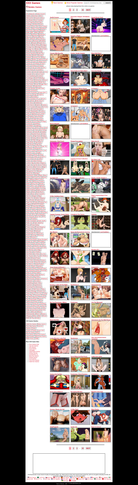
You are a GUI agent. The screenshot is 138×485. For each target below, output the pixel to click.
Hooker (28, 138)
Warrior (39, 311)
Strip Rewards (30, 278)
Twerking (42, 303)
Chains (43, 63)
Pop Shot (44, 212)
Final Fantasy (41, 113)
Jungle (38, 152)
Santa (33, 243)
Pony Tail (33, 212)
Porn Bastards (40, 214)
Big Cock (28, 36)
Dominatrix (29, 86)
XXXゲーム (39, 479)
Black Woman (41, 38)
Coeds (28, 67)
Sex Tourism (29, 256)
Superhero (29, 285)
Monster (41, 183)
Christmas (34, 65)
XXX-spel (98, 479)
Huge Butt (38, 144)
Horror (39, 138)
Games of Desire (31, 328)
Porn (34, 214)
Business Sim (36, 57)
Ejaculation (34, 96)
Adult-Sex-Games (31, 324)
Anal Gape (39, 22)
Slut (27, 264)
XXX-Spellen (56, 479)
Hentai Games (33, 353)
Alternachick (29, 18)
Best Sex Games (34, 356)
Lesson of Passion (31, 330)
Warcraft (34, 311)
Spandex (39, 266)
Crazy (45, 71)
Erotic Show (29, 103)
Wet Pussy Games (41, 336)
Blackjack (29, 40)
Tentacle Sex (41, 291)
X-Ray (32, 318)
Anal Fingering (30, 22)
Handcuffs (36, 131)
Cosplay (40, 71)
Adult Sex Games (34, 361)
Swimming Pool (30, 287)
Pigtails (42, 206)
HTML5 (34, 140)
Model (28, 183)
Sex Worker (43, 256)
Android (35, 24)
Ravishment (38, 229)
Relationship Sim (31, 233)
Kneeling (28, 156)
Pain (27, 200)
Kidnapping (29, 154)
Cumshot (39, 76)
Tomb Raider (33, 299)
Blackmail (36, 40)
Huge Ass (40, 140)
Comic (43, 67)
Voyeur (28, 311)
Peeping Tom (42, 202)
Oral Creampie (40, 194)
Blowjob (34, 43)
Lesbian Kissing (36, 160)
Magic (44, 167)
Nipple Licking (30, 187)
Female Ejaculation (37, 109)
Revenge (34, 235)
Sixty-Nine (38, 262)
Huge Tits (44, 146)
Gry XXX (73, 479)
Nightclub (41, 185)
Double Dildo (40, 88)
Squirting (32, 270)
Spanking (29, 268)
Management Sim (31, 171)
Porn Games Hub (34, 344)
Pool (39, 212)
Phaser (28, 206)
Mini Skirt (29, 181)
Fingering (29, 115)
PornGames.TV (33, 354)
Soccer (32, 264)
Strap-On (28, 272)
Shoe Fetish (29, 260)
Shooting (37, 260)
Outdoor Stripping (40, 198)
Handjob (43, 131)
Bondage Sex (30, 49)
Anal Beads (29, 20)
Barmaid (36, 30)
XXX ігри (65, 480)
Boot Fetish (43, 49)
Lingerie (28, 165)
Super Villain (37, 283)
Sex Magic (38, 249)
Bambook (43, 28)
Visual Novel (34, 309)
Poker (34, 210)
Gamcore (40, 326)
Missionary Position (38, 181)
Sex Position (36, 251)
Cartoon (28, 61)
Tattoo (43, 289)
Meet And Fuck (36, 177)
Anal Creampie (38, 20)
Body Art (28, 45)
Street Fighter (36, 272)
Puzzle (28, 229)
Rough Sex (29, 241)
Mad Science (37, 167)
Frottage (43, 121)
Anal (42, 18)
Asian (33, 26)
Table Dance (36, 289)
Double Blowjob (30, 88)
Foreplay (40, 119)
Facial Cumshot (30, 107)
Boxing (33, 51)
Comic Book (29, 69)
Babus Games (42, 324)
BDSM (41, 32)
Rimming (40, 235)
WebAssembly (30, 314)
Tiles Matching (34, 297)
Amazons (37, 18)
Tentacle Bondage (31, 291)
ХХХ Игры (90, 479)
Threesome (37, 295)
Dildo (36, 82)
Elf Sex (43, 98)
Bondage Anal (30, 47)
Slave (43, 262)
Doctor (37, 84)
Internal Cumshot (31, 150)
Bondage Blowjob (41, 47)
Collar (33, 67)
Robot (28, 237)
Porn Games (29, 334)
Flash (27, 117)
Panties (32, 200)
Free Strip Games (31, 326)
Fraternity (29, 121)
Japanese (29, 152)
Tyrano (28, 305)
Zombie (38, 318)
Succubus (37, 280)
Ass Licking (43, 26)
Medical (28, 177)
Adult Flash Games (34, 351)
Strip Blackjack (40, 274)
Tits (27, 299)
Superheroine (37, 285)
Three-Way (29, 295)
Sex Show (36, 254)
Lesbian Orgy (30, 163)
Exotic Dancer (30, 105)
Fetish (28, 113)
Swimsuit (39, 287)
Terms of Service (60, 483)
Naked (28, 185)
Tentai (28, 293)
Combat (38, 67)
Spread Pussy (42, 268)
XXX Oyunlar (107, 479)
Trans (40, 301)
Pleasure (33, 208)
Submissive (29, 280)
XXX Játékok (104, 477)
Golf (46, 127)
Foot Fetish (39, 117)
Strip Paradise (30, 336)
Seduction (29, 245)
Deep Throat (29, 80)
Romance (33, 237)
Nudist (28, 194)
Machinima (29, 167)
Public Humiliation (31, 220)
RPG (35, 241)
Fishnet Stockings (38, 115)
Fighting (33, 113)
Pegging (28, 204)
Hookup (34, 138)
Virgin (28, 309)
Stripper (38, 278)
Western (43, 314)
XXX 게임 (47, 479)
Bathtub (42, 30)
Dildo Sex (42, 82)
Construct (29, 71)
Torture (36, 301)
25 (83, 10)
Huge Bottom (38, 142)
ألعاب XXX (42, 477)
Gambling (36, 123)
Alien (40, 16)
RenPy (28, 235)
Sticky (38, 270)
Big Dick (35, 36)
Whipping (29, 316)
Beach (28, 34)
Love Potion (42, 165)
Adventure (35, 16)
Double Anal (37, 86)
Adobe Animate (40, 14)
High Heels (37, 136)
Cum (34, 74)
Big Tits (41, 36)
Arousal (28, 26)
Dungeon (40, 94)
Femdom (42, 111)
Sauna (38, 243)
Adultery (28, 16)
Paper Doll (29, 202)
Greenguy (32, 350)
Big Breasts (41, 34)
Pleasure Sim (41, 208)
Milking (32, 179)
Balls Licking (35, 28)
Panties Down (40, 200)
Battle (28, 32)
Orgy (39, 196)
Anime (41, 24)
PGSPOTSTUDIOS (37, 204)
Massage (36, 173)
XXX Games (32, 477)
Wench (38, 314)
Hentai (43, 134)
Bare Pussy (29, 30)
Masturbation (30, 175)
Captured (40, 59)
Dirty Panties (30, 84)
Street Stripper (30, 274)
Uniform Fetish (35, 305)
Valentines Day (30, 307)
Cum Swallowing (31, 76)
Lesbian (28, 160)
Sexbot (28, 258)
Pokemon (29, 210)
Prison (28, 218)
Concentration (38, 69)
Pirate (28, 208)
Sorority (28, 266)
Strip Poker (36, 276)
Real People (29, 231)
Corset (35, 71)
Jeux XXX (95, 477)
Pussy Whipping (40, 227)
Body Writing (36, 45)
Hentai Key (29, 136)
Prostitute (34, 218)
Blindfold (42, 40)
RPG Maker (41, 241)
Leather (40, 158)
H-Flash (36, 129)
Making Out (40, 169)
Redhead (37, 231)
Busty (43, 57)
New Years (34, 185)
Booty (28, 51)
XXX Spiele (66, 477)
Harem (28, 134)
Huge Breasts (30, 144)
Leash (35, 158)
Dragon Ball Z (42, 92)
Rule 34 (28, 243)
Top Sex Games (33, 346)
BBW (36, 32)
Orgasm (35, 196)
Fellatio (28, 109)
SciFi (43, 243)
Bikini (27, 38)
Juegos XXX (86, 477)
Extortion (44, 105)
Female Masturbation (32, 111)
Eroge (28, 100)
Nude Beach (39, 191)
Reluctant (40, 233)
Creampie (29, 74)
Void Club (42, 309)
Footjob (34, 119)
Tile (27, 297)
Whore (35, 316)
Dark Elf (36, 78)
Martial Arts (29, 173)
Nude (33, 191)
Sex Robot (29, 254)
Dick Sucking (30, 82)
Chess (28, 65)
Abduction (32, 14)
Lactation (35, 156)
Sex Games (32, 347)
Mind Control (39, 179)
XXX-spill (65, 479)
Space (34, 266)
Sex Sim (43, 254)
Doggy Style (43, 84)
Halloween (29, 131)
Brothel (35, 55)
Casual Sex (29, 63)
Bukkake (28, 57)
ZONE (36, 338)
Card (45, 59)
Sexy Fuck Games (40, 334)
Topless (40, 299)
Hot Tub (44, 138)
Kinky (35, 154)
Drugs (34, 94)
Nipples (28, 191)
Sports (35, 268)
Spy (27, 270)
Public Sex (29, 223)
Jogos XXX (81, 479)
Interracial (40, 150)
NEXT (88, 10)
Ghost (42, 127)
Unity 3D (43, 305)
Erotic (32, 100)
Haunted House (35, 134)
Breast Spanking (31, 53)
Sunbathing (29, 283)
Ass (37, 26)
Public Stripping (38, 223)
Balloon (28, 28)
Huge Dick (37, 146)
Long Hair (35, 165)
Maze (45, 175)
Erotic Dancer (39, 100)
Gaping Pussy (30, 127)
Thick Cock (38, 293)
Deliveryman (38, 80)
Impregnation (37, 148)
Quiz (32, 229)
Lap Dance (42, 156)
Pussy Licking (30, 227)
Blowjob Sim (41, 43)
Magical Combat (31, 169)
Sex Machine (30, 249)
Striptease (44, 278)
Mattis (40, 175)
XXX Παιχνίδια (76, 477)
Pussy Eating (35, 225)
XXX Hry (49, 477)
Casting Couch (41, 61)
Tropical (28, 303)
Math (36, 175)
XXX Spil (57, 477)
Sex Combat (36, 247)
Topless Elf (29, 301)
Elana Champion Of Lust (33, 98)
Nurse (33, 194)
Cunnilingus (29, 78)
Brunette (40, 55)
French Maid (36, 121)
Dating (42, 78)
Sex (44, 245)
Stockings (43, 270)
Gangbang (37, 125)
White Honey (30, 338)
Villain (44, 307)
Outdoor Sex (29, 198)
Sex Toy (37, 256)
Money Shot (34, 183)
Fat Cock (44, 107)
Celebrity (36, 63)
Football (28, 119)
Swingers (29, 289)
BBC (32, 32)
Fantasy (38, 107)
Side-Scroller (30, 262)
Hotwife (28, 140)
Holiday (44, 136)
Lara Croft (29, 158)
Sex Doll (43, 247)
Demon (45, 80)
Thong (45, 293)
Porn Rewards (30, 216)
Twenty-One (35, 303)
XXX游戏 (73, 480)
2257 (66, 483)
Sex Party (29, 251)
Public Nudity (42, 220)
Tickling (44, 295)
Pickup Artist (35, 206)
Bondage (43, 45)
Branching (39, 51)
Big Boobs (34, 34)
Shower (43, 260)
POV (43, 216)
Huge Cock (29, 146)
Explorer (38, 105)
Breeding (28, 55)
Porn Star (38, 216)
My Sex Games (30, 332)
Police (28, 212)
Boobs (37, 49)
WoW (27, 318)
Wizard (44, 316)
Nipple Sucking (40, 189)
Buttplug (28, 59)
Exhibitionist (37, 103)
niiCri (37, 332)
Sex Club (29, 247)
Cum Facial (40, 74)
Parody (36, 202)
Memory (44, 177)
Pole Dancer (41, 210)
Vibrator (38, 307)
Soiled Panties (39, 264)
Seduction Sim (37, 245)
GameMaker (29, 125)
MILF (27, 179)
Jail (45, 150)
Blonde (28, 43)
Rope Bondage (42, 239)
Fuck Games (32, 348)
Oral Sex (28, 196)
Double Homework (31, 90)
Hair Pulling (42, 129)
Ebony (28, 96)
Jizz (34, 152)
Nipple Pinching (40, 187)
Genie (37, 127)
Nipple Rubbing (30, 189)
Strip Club (29, 276)
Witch (39, 316)
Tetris (32, 293)
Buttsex (34, 59)
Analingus (29, 24)
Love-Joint (41, 330)
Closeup (40, 65)
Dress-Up (29, 94)
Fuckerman (29, 123)
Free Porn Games (34, 360)
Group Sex (29, 129)
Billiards (33, 38)
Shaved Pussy (36, 258)
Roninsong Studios (31, 239)
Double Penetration (31, 92)
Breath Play (40, 53)
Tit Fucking (42, 297)
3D (27, 14)
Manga (39, 171)
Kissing (41, 154)
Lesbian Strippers (40, 163)
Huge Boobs (29, 142)
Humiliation (29, 148)
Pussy (28, 225)
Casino (34, 61)
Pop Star (28, 214)
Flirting (33, 117)
